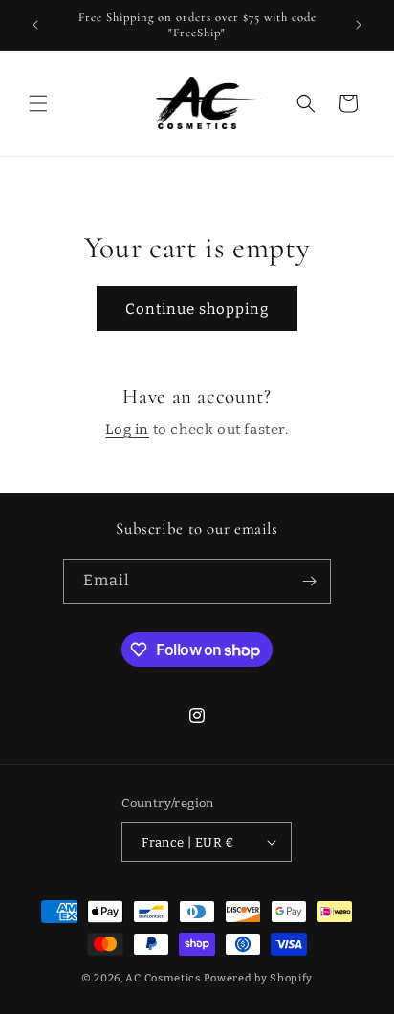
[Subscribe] (309, 581)
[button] (38, 103)
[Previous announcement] (35, 25)
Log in (127, 429)
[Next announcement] (359, 25)
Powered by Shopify (259, 978)
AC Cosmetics (162, 978)
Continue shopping (197, 309)
